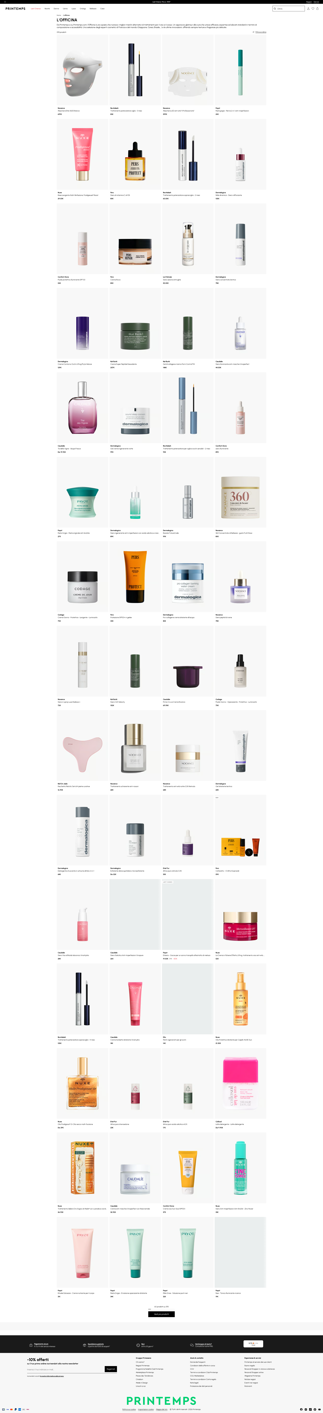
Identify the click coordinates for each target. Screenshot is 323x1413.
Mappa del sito (161, 1409)
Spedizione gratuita (96, 1344)
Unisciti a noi (141, 1386)
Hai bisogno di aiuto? (203, 1344)
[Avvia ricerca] (275, 8)
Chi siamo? (140, 1362)
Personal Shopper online (254, 1372)
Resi (142, 1344)
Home (59, 15)
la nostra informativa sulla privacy (52, 1376)
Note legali (194, 1383)
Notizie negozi (250, 1379)
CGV (192, 1369)
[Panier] (317, 8)
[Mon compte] (308, 8)
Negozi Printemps (143, 1366)
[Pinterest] (314, 1409)
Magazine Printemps (252, 1376)
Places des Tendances (144, 1376)
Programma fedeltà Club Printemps (149, 1369)
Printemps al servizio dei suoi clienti (258, 1362)
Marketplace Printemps (145, 1372)
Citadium (139, 1379)
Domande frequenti (197, 1362)
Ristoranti (248, 1386)
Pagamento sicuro (41, 1344)
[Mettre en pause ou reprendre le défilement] (5, 2)
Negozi (309, 2)
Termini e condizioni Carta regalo (203, 1379)
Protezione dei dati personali (201, 1386)
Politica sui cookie (129, 1409)
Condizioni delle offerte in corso (202, 1366)
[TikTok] (310, 1409)
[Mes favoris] (312, 8)
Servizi (316, 2)
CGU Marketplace (197, 1376)
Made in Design (142, 1383)
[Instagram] (305, 1409)
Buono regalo (250, 1366)
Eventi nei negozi (251, 1383)
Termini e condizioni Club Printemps (204, 1372)
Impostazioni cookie (146, 1409)
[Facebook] (301, 1409)
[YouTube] (319, 1409)
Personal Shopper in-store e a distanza (260, 1369)
